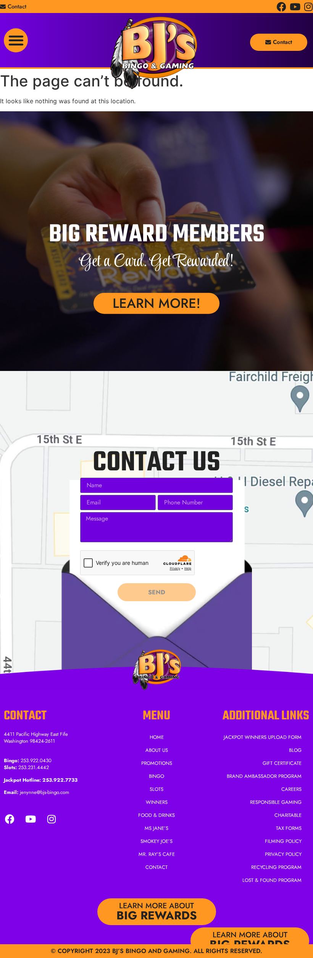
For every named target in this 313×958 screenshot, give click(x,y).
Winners (157, 802)
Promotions (156, 763)
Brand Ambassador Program (264, 776)
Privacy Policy (283, 854)
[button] (16, 40)
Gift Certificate (282, 763)
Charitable (288, 815)
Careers (291, 789)
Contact (156, 867)
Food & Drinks (156, 815)
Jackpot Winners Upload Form (263, 737)
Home (157, 737)
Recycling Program (276, 867)
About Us (156, 750)
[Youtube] (295, 6)
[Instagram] (308, 6)
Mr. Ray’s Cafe (157, 854)
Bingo (156, 776)
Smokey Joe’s (156, 841)
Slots (156, 789)
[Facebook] (281, 6)
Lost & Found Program (272, 880)
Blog (295, 750)
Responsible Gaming (276, 802)
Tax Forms (289, 828)
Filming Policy (283, 841)
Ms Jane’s (156, 828)
